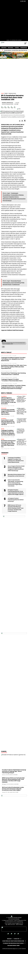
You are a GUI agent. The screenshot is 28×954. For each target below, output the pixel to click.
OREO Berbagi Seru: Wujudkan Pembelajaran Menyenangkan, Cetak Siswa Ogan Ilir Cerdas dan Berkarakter (8, 401)
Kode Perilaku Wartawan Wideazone (13, 941)
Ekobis (6, 93)
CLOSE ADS (23, 1)
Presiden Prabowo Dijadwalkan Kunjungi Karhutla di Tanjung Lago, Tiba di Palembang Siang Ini (14, 771)
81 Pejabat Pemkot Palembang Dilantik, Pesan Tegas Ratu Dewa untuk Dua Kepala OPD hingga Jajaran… (16, 492)
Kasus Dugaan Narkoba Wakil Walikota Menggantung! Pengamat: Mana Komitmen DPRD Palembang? (16, 468)
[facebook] (8, 934)
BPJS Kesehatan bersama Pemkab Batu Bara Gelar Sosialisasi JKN (13, 343)
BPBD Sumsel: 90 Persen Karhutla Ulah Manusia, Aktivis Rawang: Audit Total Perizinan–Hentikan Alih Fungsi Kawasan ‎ (15, 508)
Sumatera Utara (12, 93)
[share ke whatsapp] (9, 108)
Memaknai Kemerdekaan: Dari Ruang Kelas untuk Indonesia (16, 475)
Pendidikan (23, 47)
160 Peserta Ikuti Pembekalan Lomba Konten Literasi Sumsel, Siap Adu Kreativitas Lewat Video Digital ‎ (13, 789)
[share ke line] (15, 108)
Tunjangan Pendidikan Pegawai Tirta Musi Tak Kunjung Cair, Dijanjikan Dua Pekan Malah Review (8, 433)
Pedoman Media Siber (13, 945)
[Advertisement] (14, 78)
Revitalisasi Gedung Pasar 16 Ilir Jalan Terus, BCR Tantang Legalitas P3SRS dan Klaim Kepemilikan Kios (8, 443)
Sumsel (17, 47)
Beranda (3, 47)
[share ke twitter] (6, 108)
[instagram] (15, 934)
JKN (3, 347)
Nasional (10, 47)
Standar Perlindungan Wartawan (13, 943)
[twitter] (12, 934)
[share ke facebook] (2, 108)
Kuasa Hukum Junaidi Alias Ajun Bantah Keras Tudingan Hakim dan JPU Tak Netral (8, 422)
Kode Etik (16, 938)
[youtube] (19, 934)
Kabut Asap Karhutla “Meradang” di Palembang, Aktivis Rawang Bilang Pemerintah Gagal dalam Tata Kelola (15, 483)
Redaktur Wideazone (7, 102)
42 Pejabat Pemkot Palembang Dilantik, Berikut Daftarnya (16, 500)
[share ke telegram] (12, 108)
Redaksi (9, 938)
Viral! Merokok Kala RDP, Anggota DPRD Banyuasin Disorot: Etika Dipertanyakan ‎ (8, 412)
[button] (20, 121)
